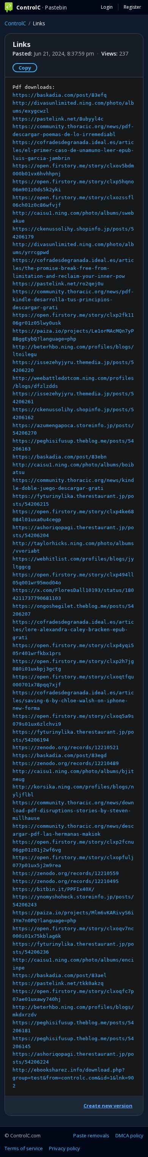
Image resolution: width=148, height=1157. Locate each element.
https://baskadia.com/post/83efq (60, 95)
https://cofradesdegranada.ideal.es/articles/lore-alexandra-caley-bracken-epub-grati (73, 630)
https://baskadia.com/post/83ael (60, 975)
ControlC (15, 23)
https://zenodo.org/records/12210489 (66, 763)
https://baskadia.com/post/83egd (60, 755)
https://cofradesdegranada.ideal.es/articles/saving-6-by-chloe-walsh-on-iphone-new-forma (73, 700)
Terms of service (24, 1148)
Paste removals (91, 1135)
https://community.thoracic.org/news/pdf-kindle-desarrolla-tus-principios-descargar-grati (73, 299)
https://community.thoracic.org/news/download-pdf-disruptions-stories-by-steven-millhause (73, 810)
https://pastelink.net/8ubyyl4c (58, 119)
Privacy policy (64, 1148)
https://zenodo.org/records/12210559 (66, 873)
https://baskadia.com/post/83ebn (60, 457)
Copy (25, 67)
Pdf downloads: (73, 586)
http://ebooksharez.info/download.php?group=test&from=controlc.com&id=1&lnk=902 (73, 1078)
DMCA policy (129, 1135)
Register (132, 7)
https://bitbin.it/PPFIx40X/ (53, 889)
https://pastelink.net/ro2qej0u (58, 284)
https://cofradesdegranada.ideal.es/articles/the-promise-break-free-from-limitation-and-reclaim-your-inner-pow (73, 268)
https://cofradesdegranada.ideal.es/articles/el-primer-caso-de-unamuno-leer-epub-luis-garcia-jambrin (73, 150)
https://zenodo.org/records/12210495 (66, 881)
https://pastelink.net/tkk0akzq (58, 983)
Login (107, 7)
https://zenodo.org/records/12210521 (66, 747)
